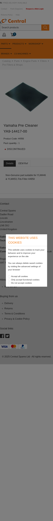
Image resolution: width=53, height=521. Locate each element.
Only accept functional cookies (25, 280)
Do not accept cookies (21, 283)
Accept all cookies (19, 276)
